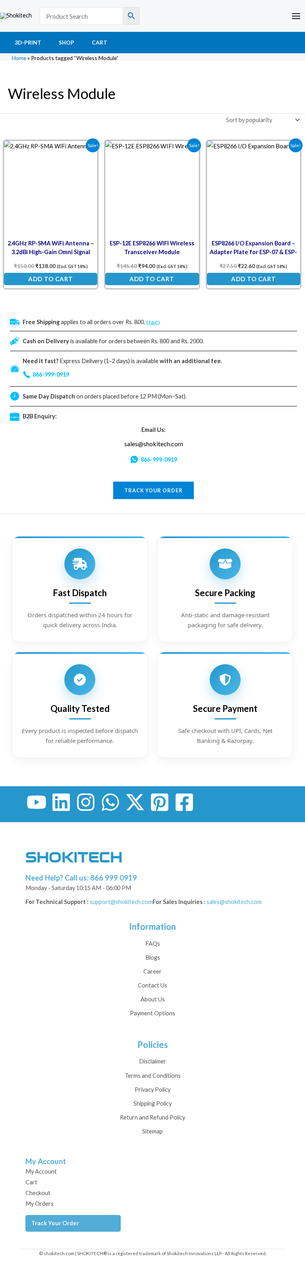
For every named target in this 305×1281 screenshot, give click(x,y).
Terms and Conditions (153, 1075)
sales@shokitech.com (153, 443)
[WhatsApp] (110, 802)
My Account (41, 1171)
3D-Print (28, 42)
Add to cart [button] (50, 278)
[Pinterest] (160, 802)
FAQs (152, 943)
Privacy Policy (152, 1089)
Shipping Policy (152, 1103)
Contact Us (152, 985)
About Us (153, 999)
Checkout (37, 1193)
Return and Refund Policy (152, 1117)
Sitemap (152, 1131)
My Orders (39, 1203)
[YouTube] (36, 802)
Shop (66, 42)
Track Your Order (55, 1223)
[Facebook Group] (184, 802)
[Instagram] (86, 802)
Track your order (153, 490)
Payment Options (152, 1013)
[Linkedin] (61, 802)
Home (19, 57)
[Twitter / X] (135, 802)
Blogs (152, 957)
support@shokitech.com (121, 901)
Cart (99, 42)
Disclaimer (152, 1061)
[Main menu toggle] (296, 16)
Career (152, 971)
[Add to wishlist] (86, 152)
